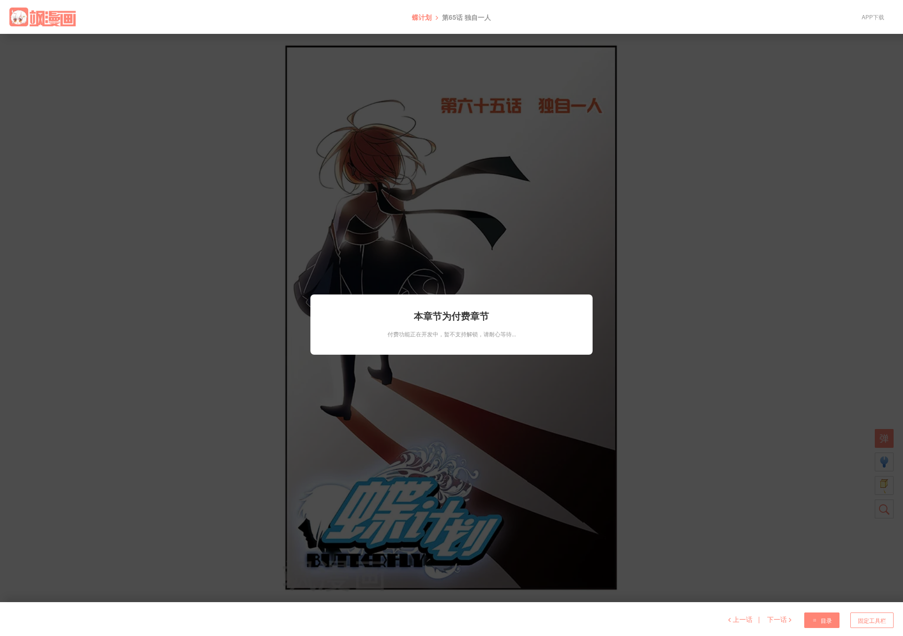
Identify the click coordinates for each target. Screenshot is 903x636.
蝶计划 (422, 17)
